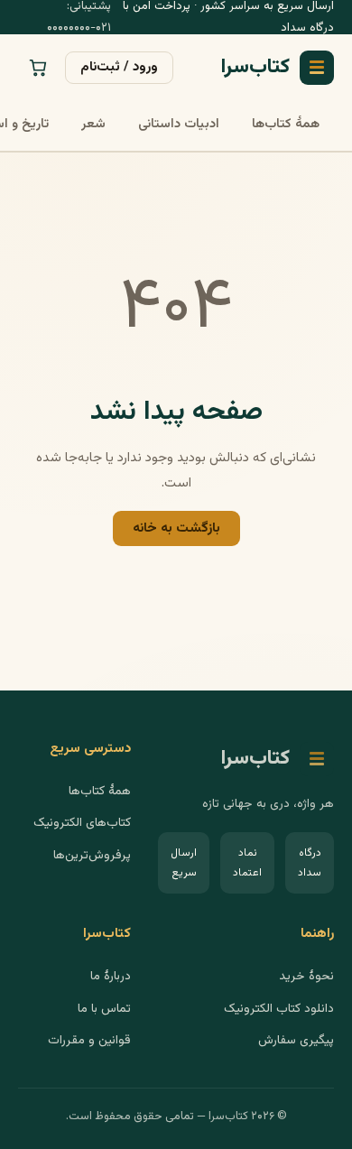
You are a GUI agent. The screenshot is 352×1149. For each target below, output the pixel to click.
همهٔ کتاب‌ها (286, 124)
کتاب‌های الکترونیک (82, 822)
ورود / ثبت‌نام (119, 67)
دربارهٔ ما (110, 976)
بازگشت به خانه (176, 528)
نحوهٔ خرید (306, 976)
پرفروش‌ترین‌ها (92, 855)
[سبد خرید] (38, 68)
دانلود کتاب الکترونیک (279, 1008)
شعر (93, 124)
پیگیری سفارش (296, 1040)
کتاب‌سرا (255, 67)
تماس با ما (104, 1008)
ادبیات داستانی (178, 124)
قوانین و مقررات (89, 1040)
